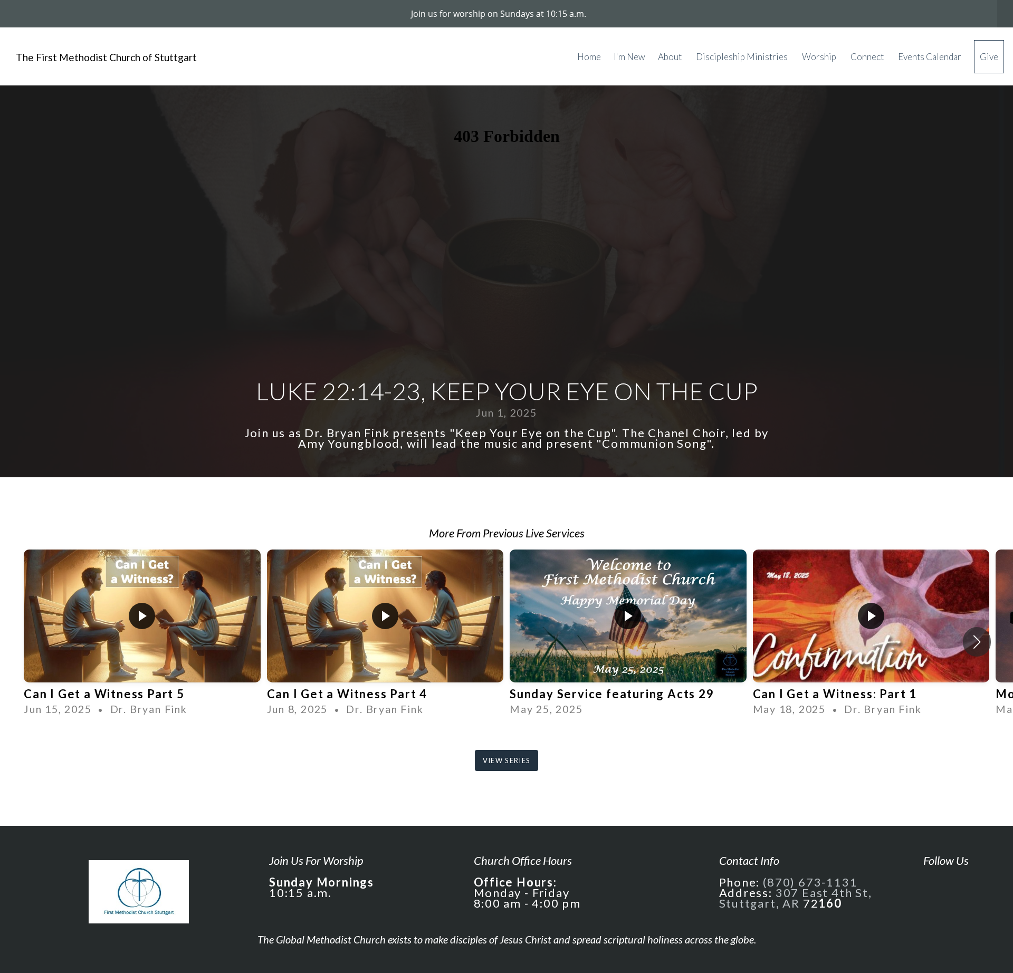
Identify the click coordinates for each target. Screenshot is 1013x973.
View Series (506, 760)
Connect (867, 56)
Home (589, 56)
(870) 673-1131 (810, 882)
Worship (820, 56)
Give (989, 56)
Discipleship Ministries (742, 56)
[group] (142, 633)
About (670, 56)
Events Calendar (929, 56)
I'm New (629, 56)
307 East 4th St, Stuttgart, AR (795, 897)
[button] (977, 641)
